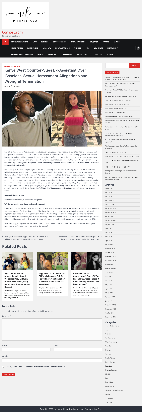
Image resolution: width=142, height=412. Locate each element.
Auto (35, 42)
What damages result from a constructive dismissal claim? (122, 121)
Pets (87, 48)
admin (8, 86)
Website (5, 356)
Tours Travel (67, 54)
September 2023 (110, 317)
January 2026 (109, 204)
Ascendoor (79, 409)
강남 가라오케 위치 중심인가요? (116, 108)
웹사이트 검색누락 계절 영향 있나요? (118, 100)
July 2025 (108, 228)
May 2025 (108, 236)
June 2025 (108, 232)
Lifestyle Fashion (62, 48)
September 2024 (110, 268)
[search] (138, 48)
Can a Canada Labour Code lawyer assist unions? (121, 96)
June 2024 (108, 281)
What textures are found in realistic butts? (119, 116)
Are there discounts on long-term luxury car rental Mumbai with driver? (121, 178)
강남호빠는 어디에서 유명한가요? (116, 112)
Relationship (112, 48)
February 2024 (110, 297)
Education (94, 42)
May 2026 (108, 192)
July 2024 (108, 277)
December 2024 (110, 256)
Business (44, 42)
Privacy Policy (83, 54)
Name (5, 345)
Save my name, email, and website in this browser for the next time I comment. (35, 366)
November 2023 (110, 309)
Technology (52, 54)
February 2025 (110, 248)
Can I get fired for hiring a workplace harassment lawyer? (121, 172)
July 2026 (108, 188)
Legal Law (47, 48)
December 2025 (110, 208)
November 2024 (110, 261)
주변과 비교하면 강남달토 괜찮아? (117, 104)
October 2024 (109, 264)
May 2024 (108, 285)
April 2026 (108, 196)
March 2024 (109, 293)
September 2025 (110, 220)
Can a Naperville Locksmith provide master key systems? (120, 140)
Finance (106, 42)
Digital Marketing (78, 42)
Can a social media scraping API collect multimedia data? (121, 128)
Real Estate (98, 48)
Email (56, 345)
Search (134, 65)
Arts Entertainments (19, 42)
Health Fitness (17, 48)
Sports (40, 54)
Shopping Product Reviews (22, 54)
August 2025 (109, 224)
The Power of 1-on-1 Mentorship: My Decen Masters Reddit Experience (119, 134)
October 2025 (109, 216)
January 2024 (109, 301)
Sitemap (109, 54)
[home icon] (5, 42)
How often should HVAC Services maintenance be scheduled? (121, 91)
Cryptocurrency (59, 42)
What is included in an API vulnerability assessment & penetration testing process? (122, 78)
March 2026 (109, 200)
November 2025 (110, 212)
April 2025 (108, 240)
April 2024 (108, 289)
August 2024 (109, 273)
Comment (6, 316)
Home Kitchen (32, 48)
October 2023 (109, 313)
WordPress (98, 409)
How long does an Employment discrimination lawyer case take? (120, 84)
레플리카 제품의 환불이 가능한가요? (117, 167)
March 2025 (109, 244)
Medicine (77, 48)
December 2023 (110, 305)
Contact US (97, 54)
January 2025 (109, 252)
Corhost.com (12, 32)
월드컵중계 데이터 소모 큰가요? (116, 152)
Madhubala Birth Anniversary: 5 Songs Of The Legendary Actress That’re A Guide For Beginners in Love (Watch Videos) (86, 279)
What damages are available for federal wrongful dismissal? (121, 147)
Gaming (116, 42)
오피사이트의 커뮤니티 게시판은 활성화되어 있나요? (122, 161)
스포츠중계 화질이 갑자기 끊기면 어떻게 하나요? (122, 156)
